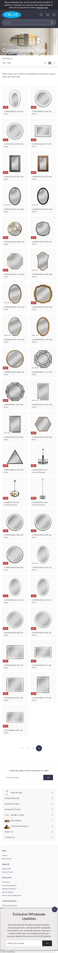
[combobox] (29, 22)
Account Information (9, 885)
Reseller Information (9, 889)
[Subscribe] (47, 943)
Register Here (42, 8)
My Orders (6, 882)
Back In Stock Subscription (11, 895)
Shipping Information (9, 905)
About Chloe (6, 869)
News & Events (7, 872)
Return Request (7, 892)
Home (4, 44)
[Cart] (47, 15)
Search (4, 855)
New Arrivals (6, 859)
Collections (13, 44)
